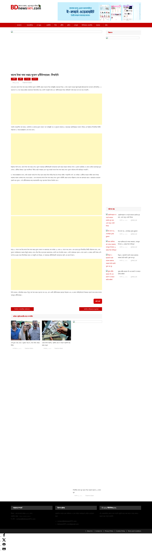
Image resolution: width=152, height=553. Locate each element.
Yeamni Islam (27, 82)
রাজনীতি (49, 25)
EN (106, 25)
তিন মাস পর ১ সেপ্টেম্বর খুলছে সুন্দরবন (127, 231)
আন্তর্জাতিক (30, 25)
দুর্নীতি (61, 25)
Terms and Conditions (134, 531)
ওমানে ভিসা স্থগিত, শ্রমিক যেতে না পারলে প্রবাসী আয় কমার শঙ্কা (56, 344)
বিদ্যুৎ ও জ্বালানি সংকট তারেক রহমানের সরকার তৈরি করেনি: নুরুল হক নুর (128, 256)
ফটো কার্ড (97, 301)
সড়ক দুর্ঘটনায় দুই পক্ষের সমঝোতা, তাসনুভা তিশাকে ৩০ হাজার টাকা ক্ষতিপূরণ (129, 243)
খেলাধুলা (76, 25)
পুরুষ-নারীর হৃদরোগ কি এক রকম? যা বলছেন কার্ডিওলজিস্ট (129, 272)
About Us (90, 531)
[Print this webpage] (4, 550)
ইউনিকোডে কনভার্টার (87, 25)
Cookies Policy (120, 531)
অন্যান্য (98, 25)
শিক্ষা (55, 25)
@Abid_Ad (134, 220)
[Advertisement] (56, 109)
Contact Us (98, 531)
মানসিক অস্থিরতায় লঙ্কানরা (91, 309)
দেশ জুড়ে (39, 25)
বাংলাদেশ (19, 25)
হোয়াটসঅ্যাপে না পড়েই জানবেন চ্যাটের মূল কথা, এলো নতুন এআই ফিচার (129, 216)
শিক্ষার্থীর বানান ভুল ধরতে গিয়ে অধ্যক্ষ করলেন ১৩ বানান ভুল (87, 491)
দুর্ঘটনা (68, 25)
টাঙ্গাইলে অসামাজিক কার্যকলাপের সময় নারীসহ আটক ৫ (24, 309)
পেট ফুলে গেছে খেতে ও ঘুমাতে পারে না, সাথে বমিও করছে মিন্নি (25, 344)
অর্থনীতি (14, 79)
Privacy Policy (109, 531)
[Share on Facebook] (4, 536)
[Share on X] (4, 541)
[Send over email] (4, 545)
